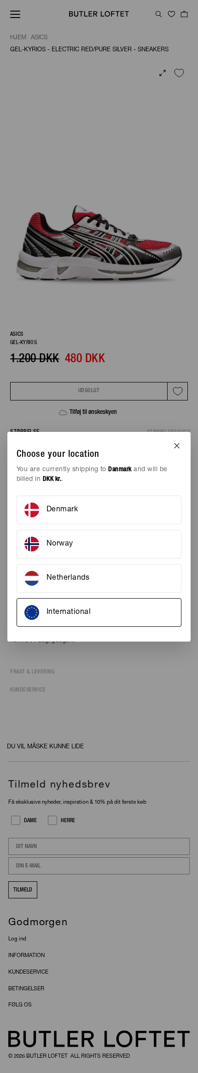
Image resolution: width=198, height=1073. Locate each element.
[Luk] (176, 445)
